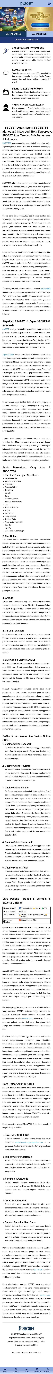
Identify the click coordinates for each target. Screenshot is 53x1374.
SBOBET (5, 329)
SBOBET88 (6, 143)
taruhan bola (46, 289)
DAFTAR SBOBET (40, 34)
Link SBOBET (38, 1270)
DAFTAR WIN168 (13, 34)
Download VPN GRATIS (26, 39)
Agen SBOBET (8, 355)
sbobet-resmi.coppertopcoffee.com (29, 1142)
